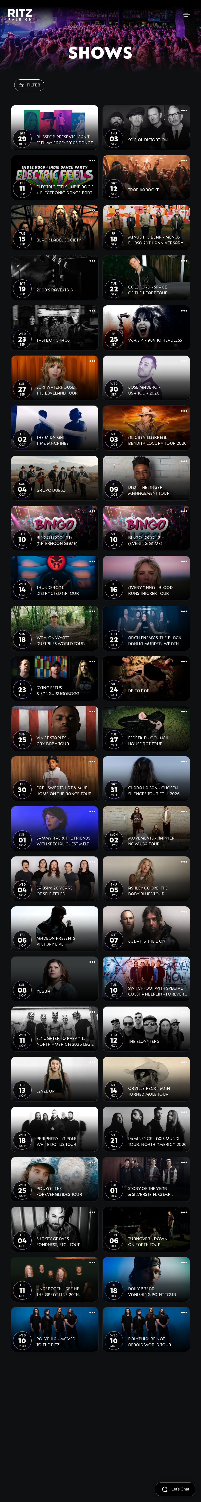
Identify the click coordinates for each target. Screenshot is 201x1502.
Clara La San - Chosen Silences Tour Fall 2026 (154, 790)
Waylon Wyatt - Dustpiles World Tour (61, 640)
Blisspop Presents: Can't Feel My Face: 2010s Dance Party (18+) (65, 139)
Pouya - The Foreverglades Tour (59, 1191)
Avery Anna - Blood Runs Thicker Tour (150, 590)
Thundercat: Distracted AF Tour (58, 590)
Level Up (46, 1091)
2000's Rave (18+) (55, 289)
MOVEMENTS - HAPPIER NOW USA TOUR (151, 840)
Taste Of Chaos (53, 340)
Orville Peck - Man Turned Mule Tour (149, 1091)
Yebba (43, 991)
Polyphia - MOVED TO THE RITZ (56, 1341)
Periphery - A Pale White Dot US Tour (56, 1141)
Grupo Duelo (51, 490)
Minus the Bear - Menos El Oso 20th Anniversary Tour (155, 240)
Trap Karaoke (143, 189)
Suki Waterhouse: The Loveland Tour (57, 390)
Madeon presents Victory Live (56, 941)
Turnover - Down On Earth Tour (147, 1241)
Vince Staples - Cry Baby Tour (53, 740)
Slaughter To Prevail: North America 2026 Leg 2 (65, 1041)
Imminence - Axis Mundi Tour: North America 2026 (157, 1141)
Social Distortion (148, 139)
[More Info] (92, 111)
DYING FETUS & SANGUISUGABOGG (58, 690)
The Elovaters (143, 1041)
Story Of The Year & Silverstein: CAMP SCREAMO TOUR (149, 1191)
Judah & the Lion (146, 941)
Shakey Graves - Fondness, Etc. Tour (59, 1241)
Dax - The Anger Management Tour (149, 490)
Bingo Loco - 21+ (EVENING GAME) (146, 540)
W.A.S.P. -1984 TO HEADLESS (155, 340)
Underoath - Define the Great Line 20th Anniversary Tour (58, 1291)
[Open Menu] (186, 15)
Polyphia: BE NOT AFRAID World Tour (149, 1341)
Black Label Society (59, 239)
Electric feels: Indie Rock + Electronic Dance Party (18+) (66, 189)
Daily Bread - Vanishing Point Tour (152, 1291)
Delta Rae (138, 690)
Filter (33, 85)
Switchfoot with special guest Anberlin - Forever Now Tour (156, 991)
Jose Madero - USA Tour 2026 (144, 390)
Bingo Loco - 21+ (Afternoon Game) (57, 540)
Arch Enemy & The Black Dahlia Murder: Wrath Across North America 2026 (154, 640)
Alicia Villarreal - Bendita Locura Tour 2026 (157, 440)
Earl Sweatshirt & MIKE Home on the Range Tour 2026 (64, 790)
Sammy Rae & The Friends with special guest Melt (63, 840)
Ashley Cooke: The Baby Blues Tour (148, 890)
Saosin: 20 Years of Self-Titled (54, 890)
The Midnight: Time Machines (52, 440)
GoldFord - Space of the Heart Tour (148, 289)
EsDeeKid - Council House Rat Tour (148, 740)
